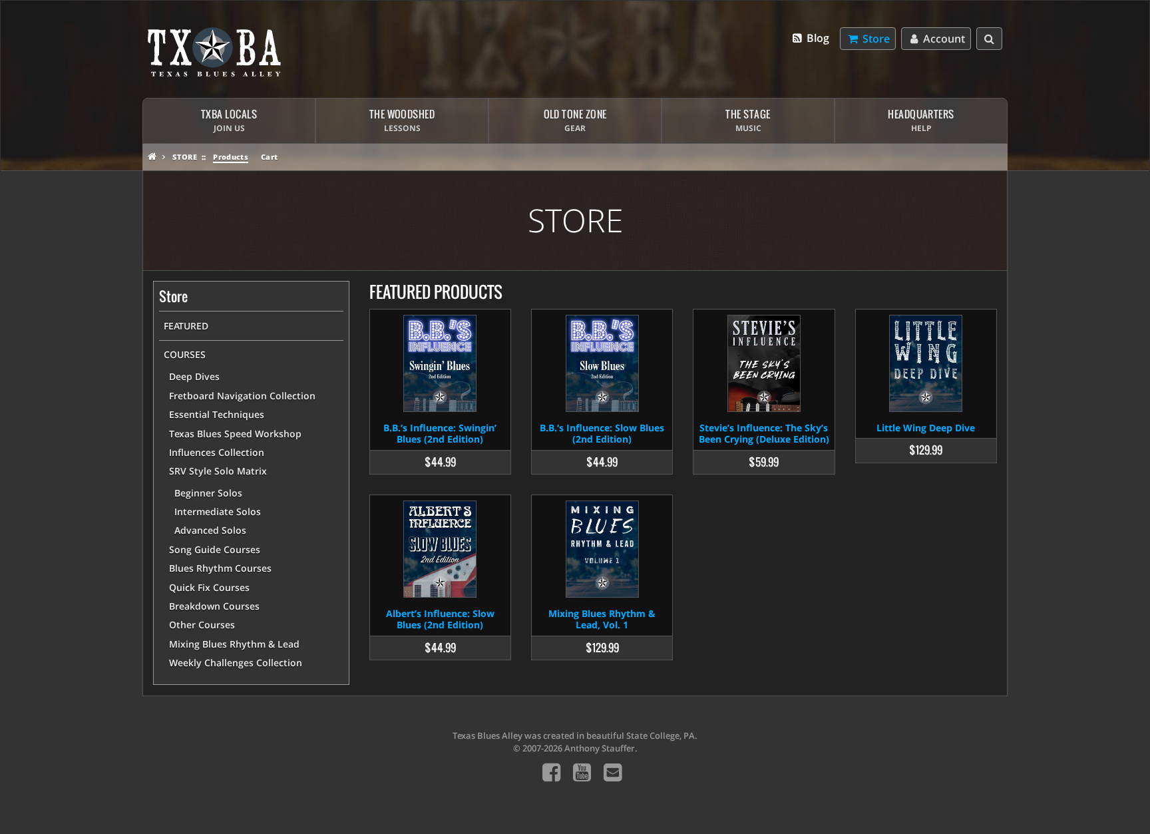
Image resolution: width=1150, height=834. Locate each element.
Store (184, 157)
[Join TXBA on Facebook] (551, 771)
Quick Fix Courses (209, 587)
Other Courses (202, 624)
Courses (185, 354)
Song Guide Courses (214, 549)
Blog (816, 38)
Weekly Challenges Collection (235, 662)
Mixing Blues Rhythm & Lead (234, 644)
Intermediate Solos (217, 511)
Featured (186, 325)
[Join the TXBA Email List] (613, 771)
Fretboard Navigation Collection (242, 395)
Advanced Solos (210, 530)
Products (230, 157)
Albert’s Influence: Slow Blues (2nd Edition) (440, 619)
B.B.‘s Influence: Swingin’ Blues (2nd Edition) (439, 433)
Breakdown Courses (214, 606)
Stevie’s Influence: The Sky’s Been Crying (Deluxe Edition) (764, 433)
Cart (269, 157)
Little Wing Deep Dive (925, 427)
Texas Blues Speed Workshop (235, 433)
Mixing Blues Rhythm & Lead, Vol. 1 (602, 619)
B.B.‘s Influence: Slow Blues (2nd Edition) (602, 433)
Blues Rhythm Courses (220, 568)
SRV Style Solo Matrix (218, 471)
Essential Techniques (216, 414)
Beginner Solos (208, 493)
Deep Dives (194, 376)
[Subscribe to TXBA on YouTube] (582, 771)
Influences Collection (216, 452)
